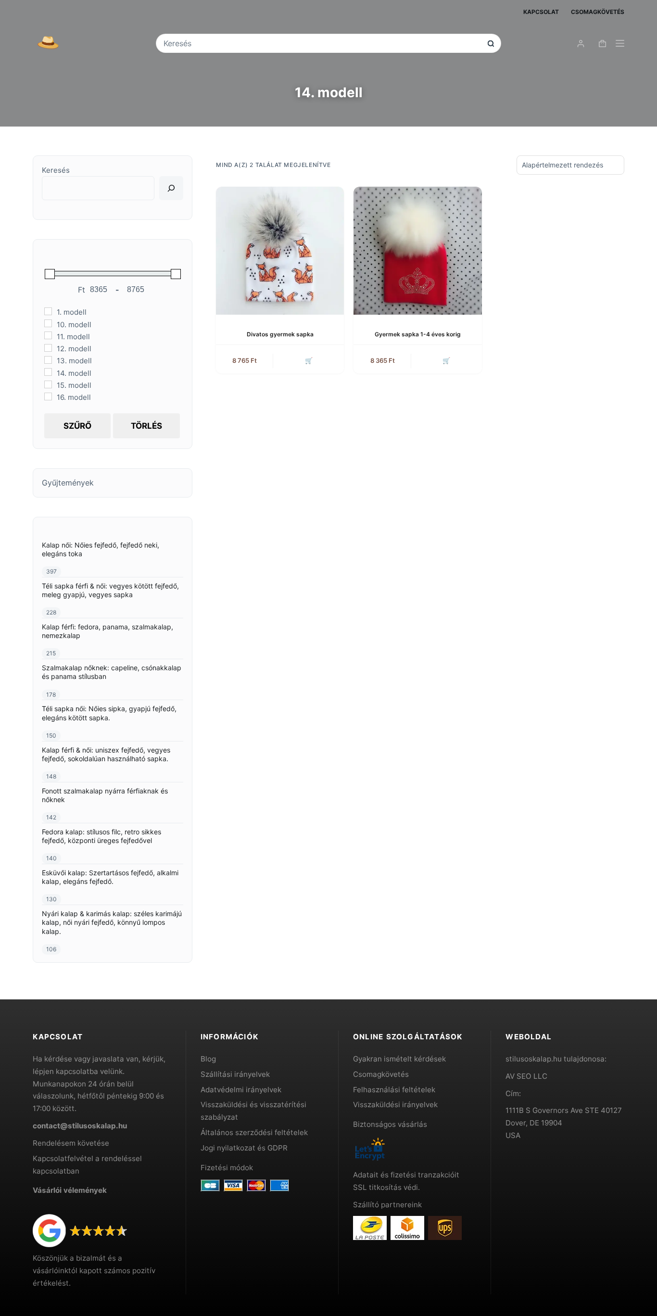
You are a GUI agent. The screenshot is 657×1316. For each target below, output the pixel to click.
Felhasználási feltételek (394, 1089)
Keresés (56, 170)
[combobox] (322, 43)
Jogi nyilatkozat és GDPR (244, 1147)
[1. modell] (48, 311)
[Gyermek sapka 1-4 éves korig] (417, 251)
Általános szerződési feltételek (254, 1132)
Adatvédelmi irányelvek (241, 1089)
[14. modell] (48, 372)
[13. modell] (48, 360)
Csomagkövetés (597, 11)
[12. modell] (48, 348)
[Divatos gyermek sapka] (280, 251)
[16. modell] (48, 396)
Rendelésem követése (71, 1143)
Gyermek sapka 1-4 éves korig (418, 334)
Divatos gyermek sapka (280, 334)
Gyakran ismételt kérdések (399, 1058)
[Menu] (620, 43)
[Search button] (491, 43)
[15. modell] (48, 384)
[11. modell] (48, 335)
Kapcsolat (541, 11)
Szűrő (77, 426)
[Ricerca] (171, 188)
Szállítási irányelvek (235, 1074)
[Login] (580, 43)
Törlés (146, 426)
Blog (208, 1058)
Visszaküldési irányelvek (395, 1104)
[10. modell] (48, 323)
